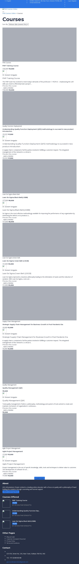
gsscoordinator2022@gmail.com (17, 562)
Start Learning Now (11, 492)
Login (70, 1)
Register (74, 1)
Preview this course (9, 86)
